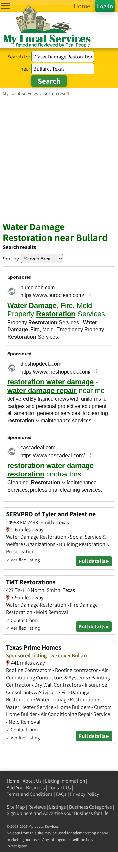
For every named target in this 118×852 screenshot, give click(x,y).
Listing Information (65, 781)
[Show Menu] (5, 6)
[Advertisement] (59, 158)
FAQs (61, 794)
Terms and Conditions (30, 794)
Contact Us (59, 787)
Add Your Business (26, 787)
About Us (32, 781)
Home (13, 781)
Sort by (11, 258)
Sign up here (20, 813)
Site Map (16, 807)
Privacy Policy (84, 794)
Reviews (37, 807)
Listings (57, 807)
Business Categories (90, 807)
